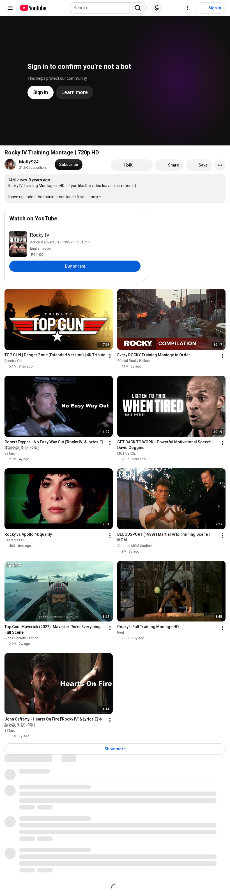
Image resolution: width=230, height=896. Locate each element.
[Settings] (187, 7)
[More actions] (220, 165)
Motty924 (28, 162)
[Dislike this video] (145, 165)
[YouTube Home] (33, 8)
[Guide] (10, 7)
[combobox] (100, 7)
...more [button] (94, 197)
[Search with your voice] (156, 7)
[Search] (138, 7)
